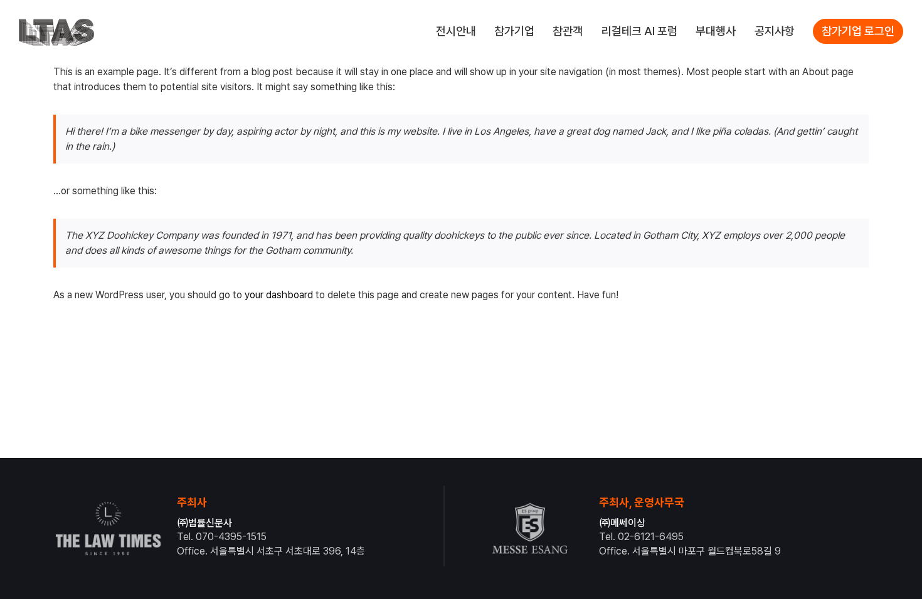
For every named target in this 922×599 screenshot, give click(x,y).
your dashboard (279, 295)
